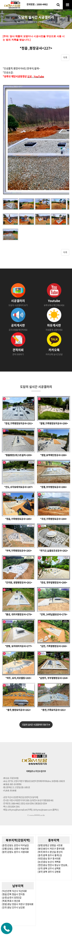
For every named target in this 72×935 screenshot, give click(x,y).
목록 (65, 57)
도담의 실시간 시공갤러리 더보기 (35, 724)
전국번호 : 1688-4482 (37, 4)
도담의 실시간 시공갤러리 (36, 386)
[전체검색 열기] (58, 4)
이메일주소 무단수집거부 (36, 771)
